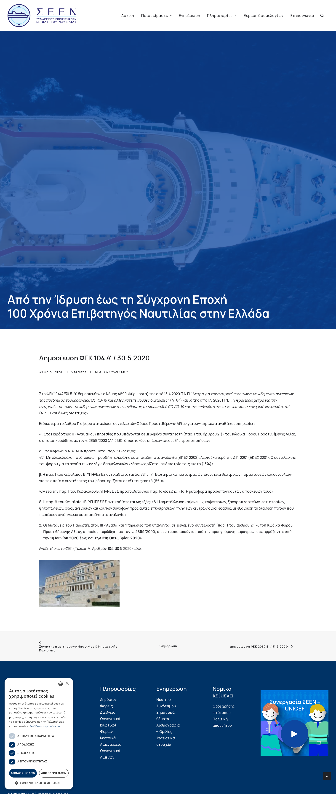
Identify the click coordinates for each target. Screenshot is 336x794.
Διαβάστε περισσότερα (44, 726)
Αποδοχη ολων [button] (23, 773)
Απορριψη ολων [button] (54, 773)
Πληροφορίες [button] (220, 15)
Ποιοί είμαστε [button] (154, 15)
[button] (324, 15)
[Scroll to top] (327, 775)
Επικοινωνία (302, 15)
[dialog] (39, 733)
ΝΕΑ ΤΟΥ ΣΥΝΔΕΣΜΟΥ (111, 479)
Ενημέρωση (189, 15)
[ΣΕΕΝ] (42, 15)
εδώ (137, 655)
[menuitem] (127, 15)
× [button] (67, 683)
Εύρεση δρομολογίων (263, 15)
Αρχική (127, 15)
